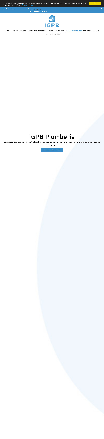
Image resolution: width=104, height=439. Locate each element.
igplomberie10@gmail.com (37, 11)
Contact (57, 34)
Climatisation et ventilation (37, 30)
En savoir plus (27, 5)
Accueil (7, 30)
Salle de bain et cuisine (74, 30)
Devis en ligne (48, 34)
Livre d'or (96, 30)
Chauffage (23, 30)
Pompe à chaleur (54, 30)
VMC (62, 30)
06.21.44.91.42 (10, 9)
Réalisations (87, 30)
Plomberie (14, 30)
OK (95, 3)
